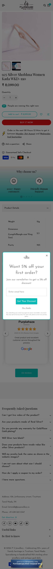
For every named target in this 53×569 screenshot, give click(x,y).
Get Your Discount (26, 301)
